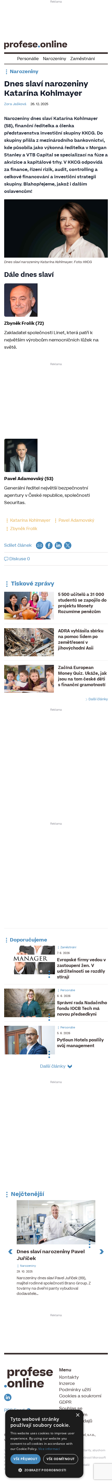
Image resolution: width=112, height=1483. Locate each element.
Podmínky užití (75, 1390)
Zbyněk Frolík (23, 529)
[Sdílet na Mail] (39, 545)
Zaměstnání (82, 59)
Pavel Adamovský (76, 520)
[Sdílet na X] (67, 545)
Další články (98, 699)
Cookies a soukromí (80, 1396)
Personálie (28, 59)
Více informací (49, 1449)
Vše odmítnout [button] (60, 1459)
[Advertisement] (56, 19)
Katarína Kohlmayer (30, 520)
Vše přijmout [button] (25, 1459)
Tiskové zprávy (32, 584)
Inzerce (67, 1383)
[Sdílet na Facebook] (49, 545)
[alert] (44, 1444)
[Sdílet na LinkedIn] (58, 545)
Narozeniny (54, 59)
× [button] (77, 1415)
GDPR (65, 1402)
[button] (44, 1470)
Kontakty (69, 1377)
